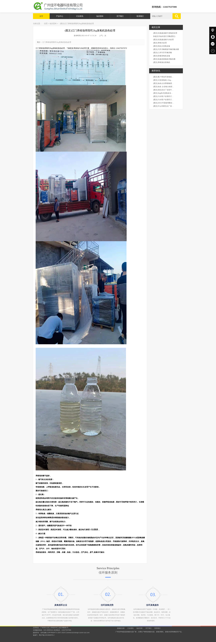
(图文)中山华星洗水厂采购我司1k (163, 106)
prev (41, 321)
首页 (41, 16)
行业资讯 (79, 16)
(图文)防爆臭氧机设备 (161, 56)
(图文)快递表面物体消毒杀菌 (164, 59)
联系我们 (140, 16)
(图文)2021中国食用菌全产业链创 (163, 103)
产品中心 (59, 16)
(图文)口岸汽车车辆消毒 (162, 53)
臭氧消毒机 (160, 632)
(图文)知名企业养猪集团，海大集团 (163, 83)
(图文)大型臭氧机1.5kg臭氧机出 (163, 80)
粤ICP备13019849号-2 (46, 635)
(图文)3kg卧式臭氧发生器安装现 (163, 93)
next (175, 321)
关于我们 (120, 16)
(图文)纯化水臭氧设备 (161, 46)
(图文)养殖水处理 (160, 43)
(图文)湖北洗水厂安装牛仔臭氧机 (163, 90)
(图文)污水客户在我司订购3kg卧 (163, 96)
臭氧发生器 (120, 628)
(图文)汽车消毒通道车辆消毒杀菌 (166, 49)
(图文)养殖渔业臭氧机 (161, 62)
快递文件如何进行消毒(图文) (164, 36)
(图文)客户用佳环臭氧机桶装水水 (163, 77)
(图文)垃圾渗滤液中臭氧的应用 (165, 33)
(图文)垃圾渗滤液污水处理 (163, 40)
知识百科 (99, 16)
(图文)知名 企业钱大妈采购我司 (163, 87)
